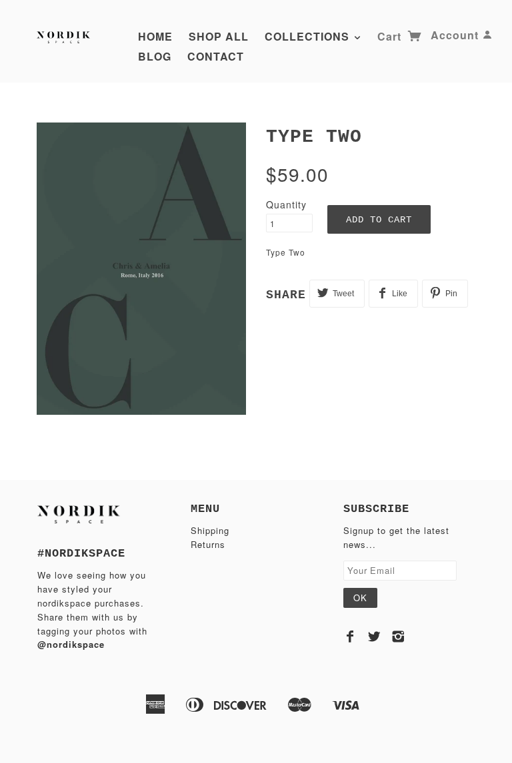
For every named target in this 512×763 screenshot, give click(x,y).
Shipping (210, 530)
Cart (391, 36)
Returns (208, 544)
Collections (309, 36)
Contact (215, 56)
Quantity (286, 204)
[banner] (65, 35)
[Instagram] (398, 636)
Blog (154, 56)
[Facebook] (350, 636)
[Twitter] (374, 636)
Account (455, 35)
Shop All (219, 36)
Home (155, 36)
